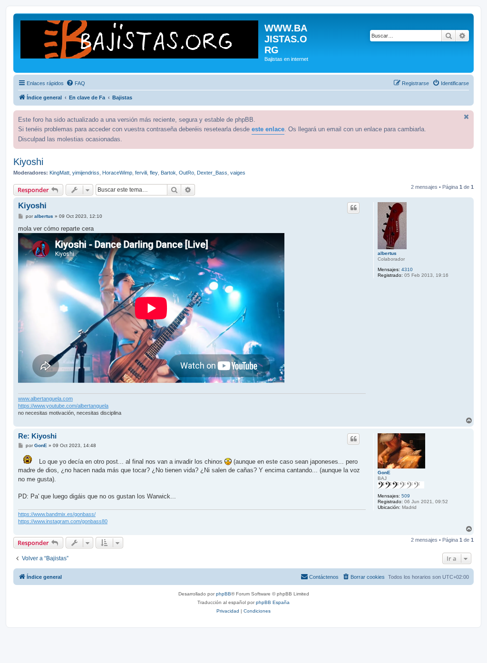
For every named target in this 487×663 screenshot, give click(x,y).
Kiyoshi (28, 161)
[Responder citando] (353, 208)
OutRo (186, 173)
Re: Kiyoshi (37, 436)
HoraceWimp (117, 173)
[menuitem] (75, 83)
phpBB (223, 593)
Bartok (168, 173)
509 (405, 495)
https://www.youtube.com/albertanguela (63, 406)
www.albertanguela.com (45, 398)
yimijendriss (85, 173)
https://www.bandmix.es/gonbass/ (57, 514)
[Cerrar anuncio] (465, 116)
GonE (384, 472)
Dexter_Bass (212, 173)
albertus (387, 253)
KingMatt (59, 173)
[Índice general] (140, 39)
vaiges (237, 173)
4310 (407, 269)
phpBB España (273, 602)
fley (154, 173)
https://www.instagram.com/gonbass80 (62, 521)
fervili (141, 173)
